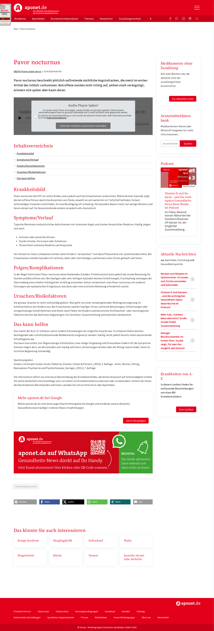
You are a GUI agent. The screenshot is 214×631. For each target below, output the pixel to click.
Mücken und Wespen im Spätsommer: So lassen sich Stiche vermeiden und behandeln (174, 279)
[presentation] (151, 18)
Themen (89, 18)
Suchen (188, 143)
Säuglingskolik (62, 540)
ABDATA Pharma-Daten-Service (27, 71)
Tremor (93, 555)
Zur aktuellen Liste (182, 98)
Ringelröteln (26, 555)
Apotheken (38, 18)
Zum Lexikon (186, 409)
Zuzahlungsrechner (130, 18)
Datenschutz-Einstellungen (27, 617)
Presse (84, 617)
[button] (25, 501)
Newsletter (106, 18)
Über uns (146, 617)
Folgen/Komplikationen (31, 165)
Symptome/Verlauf (28, 159)
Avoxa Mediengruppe (124, 617)
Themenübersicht (26, 486)
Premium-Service (22, 611)
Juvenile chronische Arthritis (134, 557)
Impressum (43, 611)
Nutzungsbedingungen (86, 611)
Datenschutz (62, 611)
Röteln (57, 555)
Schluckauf (96, 540)
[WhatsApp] (177, 18)
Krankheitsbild (25, 153)
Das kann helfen (26, 178)
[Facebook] (170, 18)
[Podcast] (190, 18)
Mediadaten (101, 617)
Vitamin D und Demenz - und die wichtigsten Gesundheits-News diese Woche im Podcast (178, 201)
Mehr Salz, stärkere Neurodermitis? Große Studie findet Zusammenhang (174, 320)
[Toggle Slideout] (197, 7)
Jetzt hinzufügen (136, 420)
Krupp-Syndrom (28, 540)
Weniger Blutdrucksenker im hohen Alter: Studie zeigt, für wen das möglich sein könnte (173, 340)
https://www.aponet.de (188, 603)
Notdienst (20, 18)
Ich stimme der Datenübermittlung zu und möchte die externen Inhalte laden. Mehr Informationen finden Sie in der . (85, 116)
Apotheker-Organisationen (60, 617)
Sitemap (141, 611)
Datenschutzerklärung (56, 117)
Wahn (127, 540)
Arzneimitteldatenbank (64, 18)
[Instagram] (183, 18)
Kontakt (126, 611)
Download (110, 611)
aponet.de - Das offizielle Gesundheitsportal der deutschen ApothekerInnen (36, 9)
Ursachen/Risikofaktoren (31, 172)
